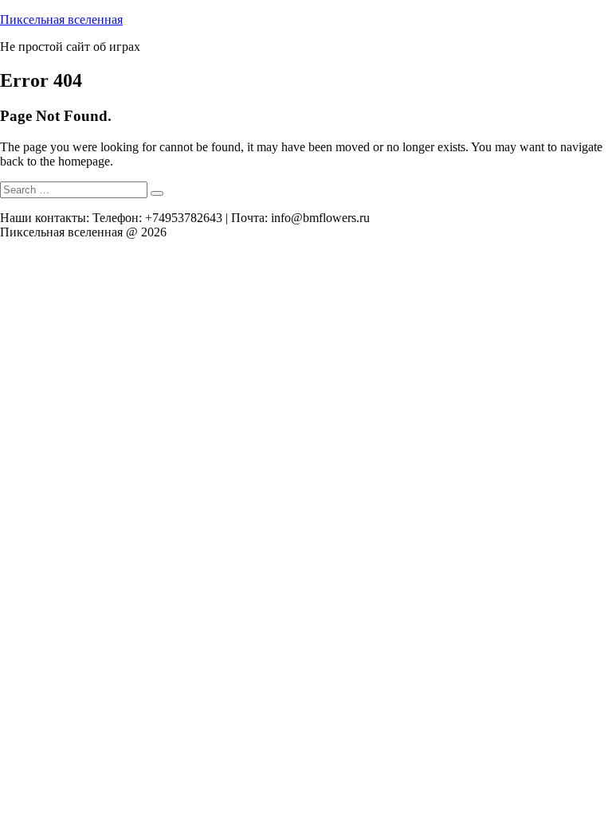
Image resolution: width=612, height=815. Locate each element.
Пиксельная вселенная (61, 19)
